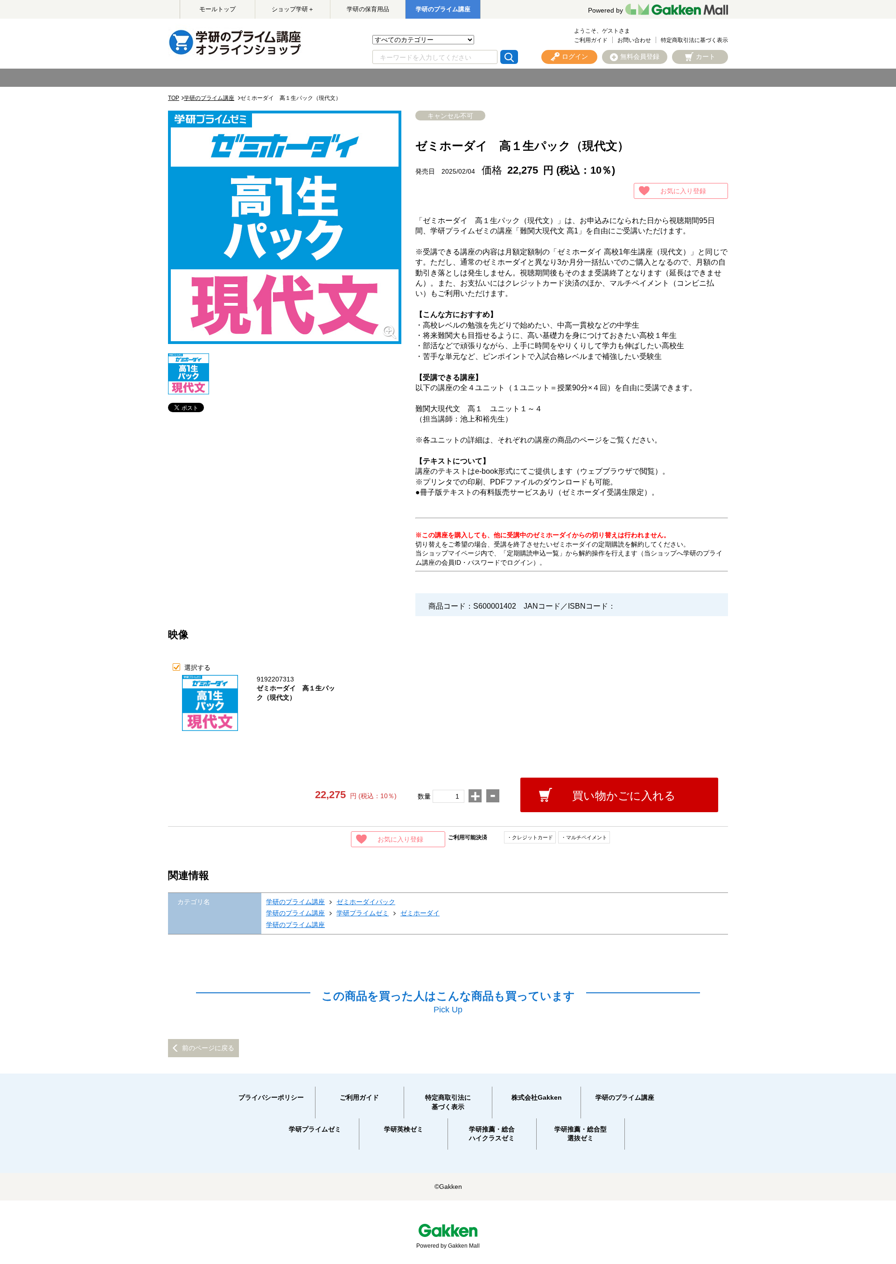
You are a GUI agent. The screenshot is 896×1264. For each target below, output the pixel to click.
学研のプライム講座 (443, 9)
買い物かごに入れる (624, 795)
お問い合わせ (634, 40)
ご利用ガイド (591, 40)
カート (705, 56)
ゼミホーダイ (420, 913)
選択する (197, 667)
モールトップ (217, 9)
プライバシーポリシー (271, 1097)
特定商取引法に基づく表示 (694, 40)
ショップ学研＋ (293, 9)
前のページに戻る (208, 1048)
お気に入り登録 (683, 191)
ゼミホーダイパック (365, 902)
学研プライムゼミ (362, 913)
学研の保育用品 (368, 9)
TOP (173, 98)
